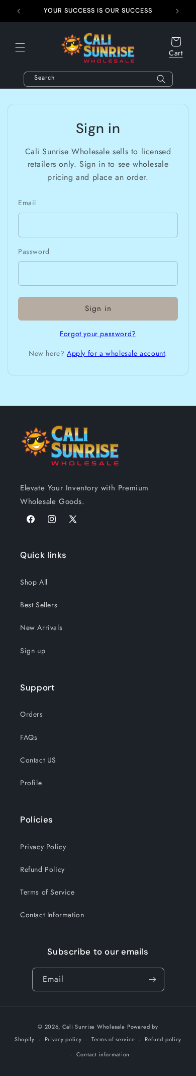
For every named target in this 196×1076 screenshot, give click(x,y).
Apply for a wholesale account (116, 353)
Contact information (103, 1054)
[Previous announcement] (19, 11)
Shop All (34, 582)
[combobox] (98, 79)
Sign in (98, 308)
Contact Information (52, 915)
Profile (31, 783)
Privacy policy (63, 1039)
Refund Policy (42, 869)
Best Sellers (38, 605)
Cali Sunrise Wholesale (93, 1027)
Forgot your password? (98, 334)
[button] (20, 47)
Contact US (38, 760)
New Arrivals (41, 627)
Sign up (32, 651)
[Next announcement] (177, 11)
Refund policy (163, 1039)
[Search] (161, 79)
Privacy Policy (43, 847)
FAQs (28, 737)
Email (27, 203)
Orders (31, 714)
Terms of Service (47, 892)
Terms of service (113, 1039)
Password (34, 251)
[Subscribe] (153, 979)
